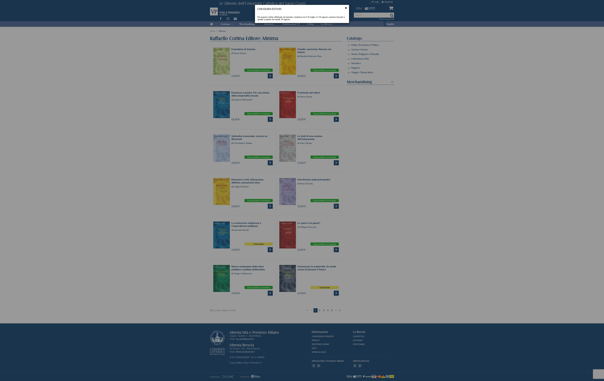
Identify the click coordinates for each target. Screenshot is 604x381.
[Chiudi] (346, 8)
